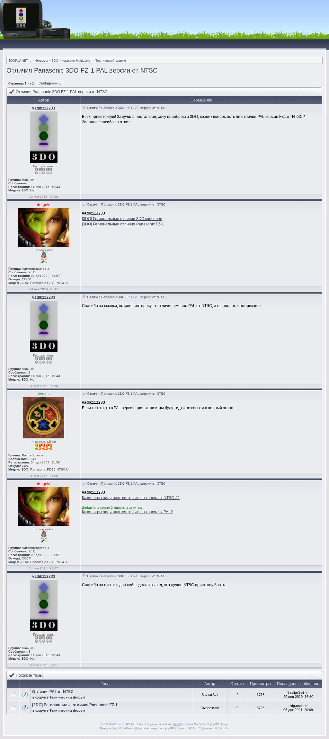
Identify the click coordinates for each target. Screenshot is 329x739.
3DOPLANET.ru (19, 60)
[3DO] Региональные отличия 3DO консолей (122, 218)
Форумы (41, 60)
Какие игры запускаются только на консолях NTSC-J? (131, 498)
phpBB (177, 724)
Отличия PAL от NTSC (53, 692)
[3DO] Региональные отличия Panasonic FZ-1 (123, 224)
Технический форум (110, 60)
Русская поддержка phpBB (156, 728)
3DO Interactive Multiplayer (72, 60)
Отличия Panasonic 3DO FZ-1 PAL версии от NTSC (81, 70)
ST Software (126, 728)
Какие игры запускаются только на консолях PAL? (127, 512)
